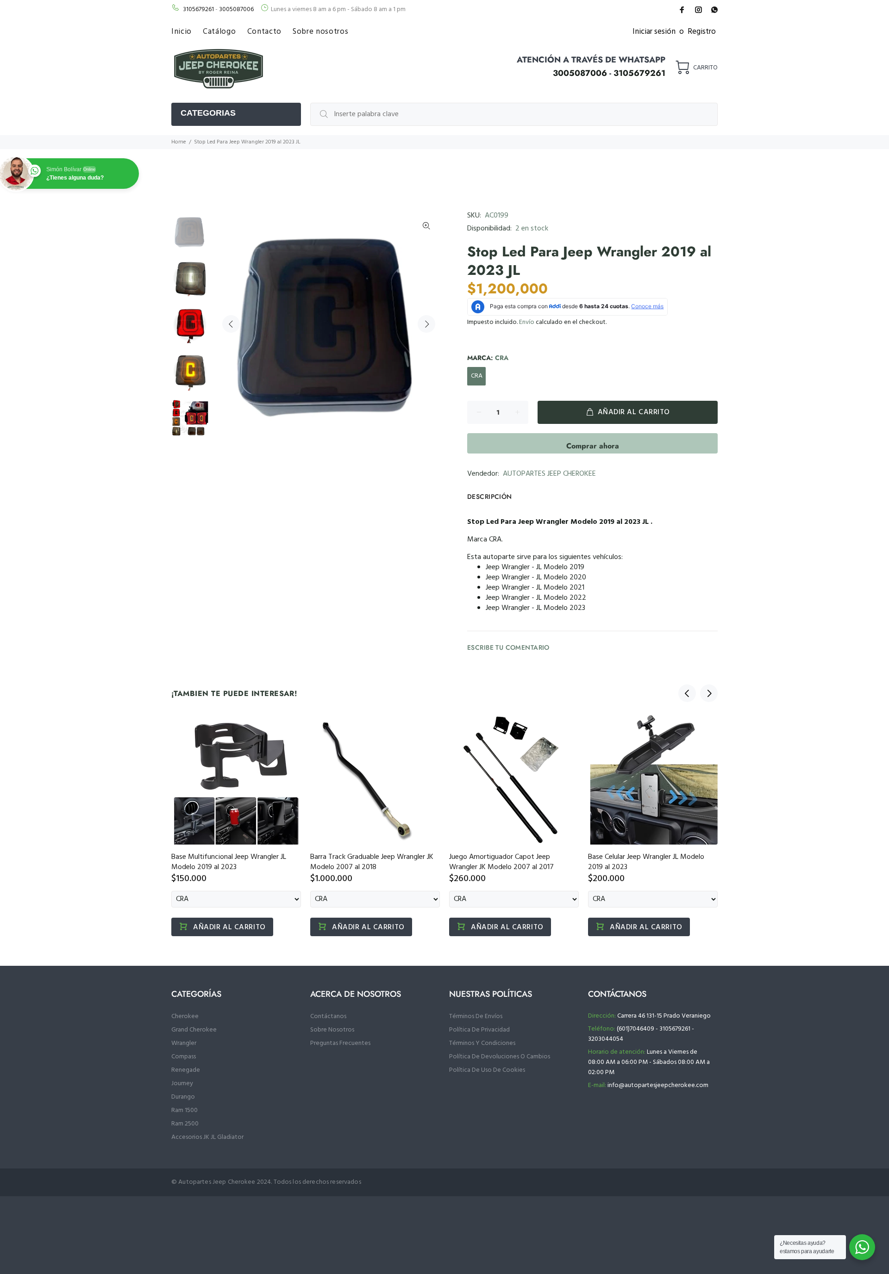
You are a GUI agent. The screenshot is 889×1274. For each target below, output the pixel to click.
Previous (231, 324)
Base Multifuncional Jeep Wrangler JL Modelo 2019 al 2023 (228, 862)
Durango (183, 1097)
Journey (182, 1083)
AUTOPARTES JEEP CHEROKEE (549, 474)
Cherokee (185, 1016)
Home (178, 142)
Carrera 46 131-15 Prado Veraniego (664, 1016)
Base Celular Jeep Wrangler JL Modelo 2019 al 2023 (646, 862)
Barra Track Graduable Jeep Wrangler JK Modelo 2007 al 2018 (371, 862)
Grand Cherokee (194, 1030)
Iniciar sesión (654, 31)
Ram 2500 (185, 1124)
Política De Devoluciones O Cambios (499, 1056)
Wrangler (183, 1043)
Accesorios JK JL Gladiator (207, 1137)
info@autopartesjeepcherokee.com (657, 1085)
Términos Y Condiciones (482, 1043)
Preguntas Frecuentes (340, 1043)
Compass (183, 1056)
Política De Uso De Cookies (487, 1070)
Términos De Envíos (475, 1016)
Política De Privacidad (479, 1030)
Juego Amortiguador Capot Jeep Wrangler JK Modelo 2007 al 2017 (501, 862)
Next (426, 324)
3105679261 (198, 9)
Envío (526, 322)
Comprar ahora (592, 446)
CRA (476, 376)
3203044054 (605, 1039)
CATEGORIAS (208, 113)
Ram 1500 (184, 1110)
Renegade (185, 1070)
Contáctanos (328, 1016)
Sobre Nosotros (332, 1030)
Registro (702, 31)
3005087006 (236, 9)
